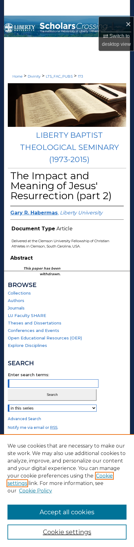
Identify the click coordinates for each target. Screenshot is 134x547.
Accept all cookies (67, 512)
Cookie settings (67, 532)
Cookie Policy (35, 491)
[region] (67, 490)
